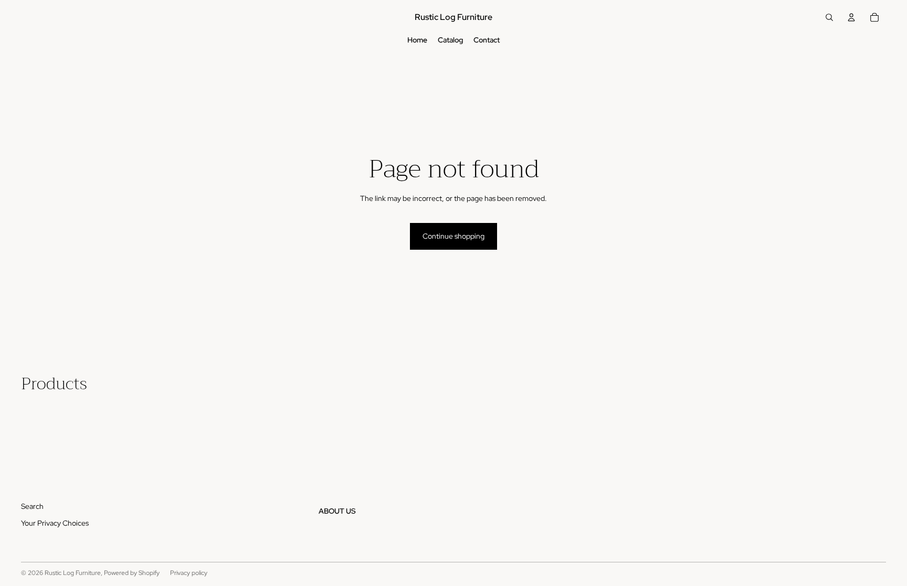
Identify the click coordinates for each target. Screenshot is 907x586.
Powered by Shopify (132, 573)
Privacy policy (188, 573)
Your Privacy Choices (55, 523)
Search (32, 506)
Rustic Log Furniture (73, 573)
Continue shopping (453, 236)
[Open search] (829, 17)
